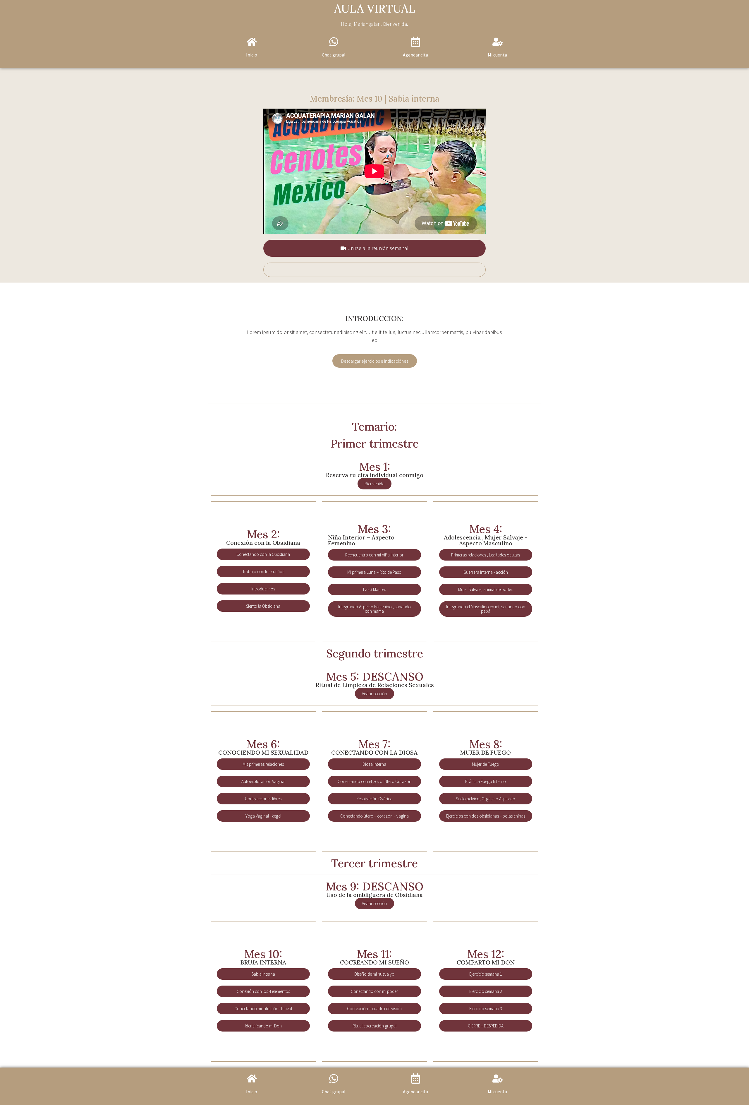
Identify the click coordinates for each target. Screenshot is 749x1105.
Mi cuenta (497, 55)
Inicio (251, 55)
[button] (374, 361)
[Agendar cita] (415, 42)
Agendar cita (415, 55)
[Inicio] (252, 42)
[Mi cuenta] (497, 42)
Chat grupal (334, 55)
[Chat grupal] (334, 42)
